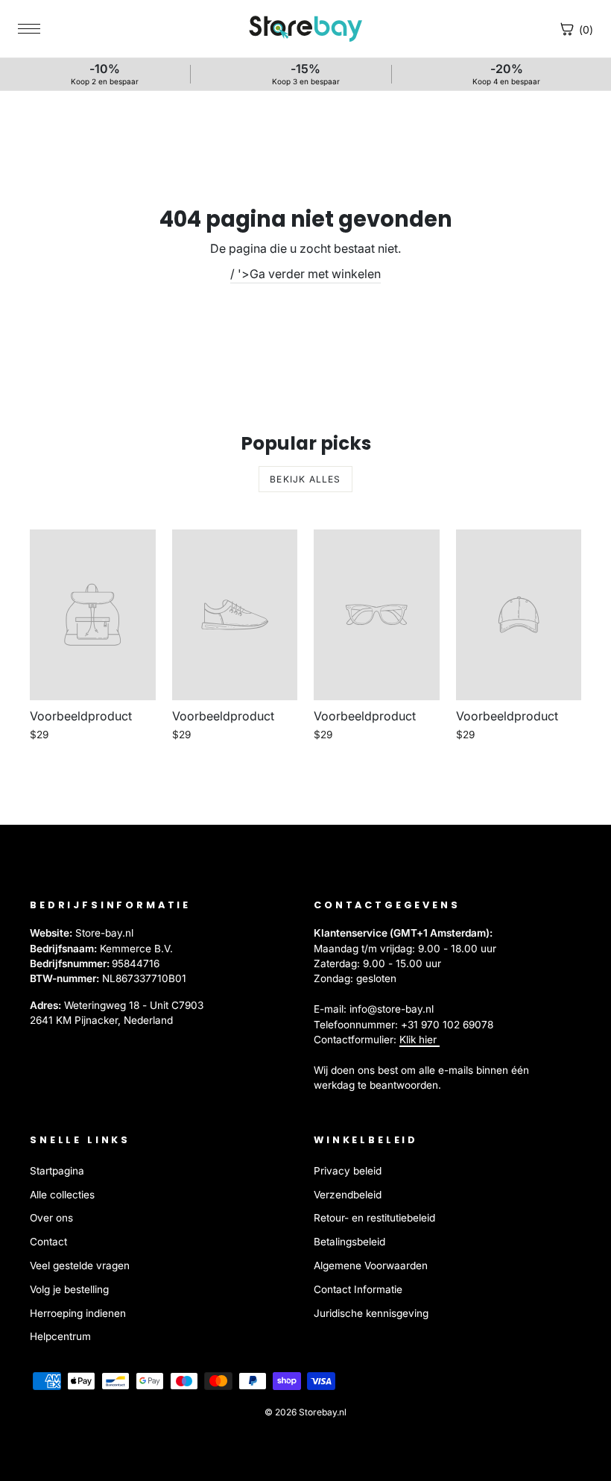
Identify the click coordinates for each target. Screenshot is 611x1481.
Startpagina (57, 1171)
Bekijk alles (305, 479)
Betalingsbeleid (349, 1242)
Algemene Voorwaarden (371, 1265)
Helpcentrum (60, 1336)
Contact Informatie (358, 1289)
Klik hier (419, 1039)
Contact (48, 1242)
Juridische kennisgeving (371, 1313)
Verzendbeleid (348, 1195)
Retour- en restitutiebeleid (374, 1218)
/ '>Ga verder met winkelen (305, 273)
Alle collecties (62, 1195)
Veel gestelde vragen (80, 1265)
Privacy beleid (348, 1171)
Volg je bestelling (69, 1289)
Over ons (51, 1218)
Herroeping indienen (78, 1313)
